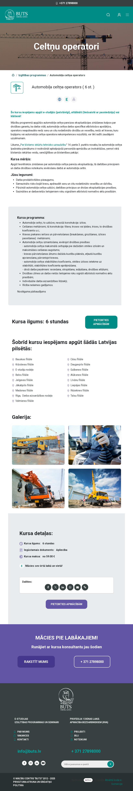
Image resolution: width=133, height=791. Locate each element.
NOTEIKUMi (80, 739)
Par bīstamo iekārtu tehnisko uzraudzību (43, 144)
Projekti (79, 731)
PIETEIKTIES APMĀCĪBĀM (101, 322)
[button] (110, 764)
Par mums (23, 731)
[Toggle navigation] (127, 15)
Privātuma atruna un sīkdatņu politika (32, 784)
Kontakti (23, 739)
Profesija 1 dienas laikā (84, 719)
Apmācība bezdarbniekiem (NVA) (89, 722)
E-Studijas (21, 719)
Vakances (23, 735)
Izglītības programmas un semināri (37, 722)
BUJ (76, 735)
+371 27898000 (68, 3)
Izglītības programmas (32, 75)
